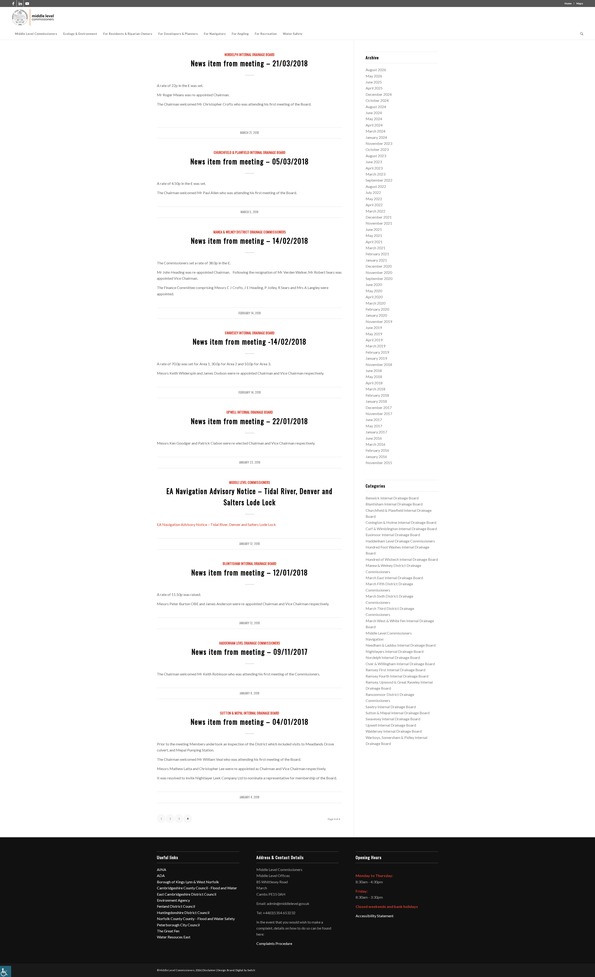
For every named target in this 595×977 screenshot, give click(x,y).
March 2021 (375, 248)
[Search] (580, 34)
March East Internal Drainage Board (394, 577)
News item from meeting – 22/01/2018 (249, 421)
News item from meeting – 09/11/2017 (250, 651)
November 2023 (379, 143)
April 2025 (374, 88)
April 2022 (374, 205)
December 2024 (379, 94)
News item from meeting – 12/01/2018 (249, 572)
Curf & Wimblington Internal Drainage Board (401, 528)
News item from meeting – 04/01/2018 (250, 721)
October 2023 (377, 149)
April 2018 (374, 383)
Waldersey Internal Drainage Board (394, 731)
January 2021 (376, 260)
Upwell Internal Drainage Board (249, 412)
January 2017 (376, 432)
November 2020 (379, 272)
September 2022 (379, 180)
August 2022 (376, 186)
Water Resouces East (173, 937)
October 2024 (377, 100)
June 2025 (374, 82)
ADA (161, 875)
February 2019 (377, 352)
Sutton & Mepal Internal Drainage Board (249, 713)
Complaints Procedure (274, 943)
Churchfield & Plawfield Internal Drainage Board (249, 152)
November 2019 (379, 321)
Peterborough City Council (178, 925)
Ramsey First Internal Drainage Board (395, 670)
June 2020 (374, 284)
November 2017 (379, 413)
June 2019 (374, 327)
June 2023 (374, 162)
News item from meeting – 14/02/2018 (249, 240)
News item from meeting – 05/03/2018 (249, 161)
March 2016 (375, 444)
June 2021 (374, 229)
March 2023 (375, 174)
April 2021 (374, 241)
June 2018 (374, 370)
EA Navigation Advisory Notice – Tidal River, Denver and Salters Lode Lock (216, 524)
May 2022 (374, 198)
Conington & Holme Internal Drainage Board (401, 522)
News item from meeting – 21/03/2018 (249, 63)
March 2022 (375, 211)
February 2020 (377, 309)
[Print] (33, 17)
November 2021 (379, 223)
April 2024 (374, 125)
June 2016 (374, 438)
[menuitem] (36, 34)
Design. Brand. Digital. (230, 970)
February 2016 (377, 450)
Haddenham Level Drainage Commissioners (249, 643)
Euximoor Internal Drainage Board (393, 534)
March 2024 (375, 131)
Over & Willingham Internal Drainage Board (400, 663)
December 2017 (379, 407)
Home (568, 3)
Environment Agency (173, 900)
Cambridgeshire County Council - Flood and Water (197, 888)
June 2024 (374, 112)
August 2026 (376, 69)
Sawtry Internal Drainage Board (391, 707)
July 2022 (373, 192)
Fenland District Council (176, 906)
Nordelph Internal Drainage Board (249, 54)
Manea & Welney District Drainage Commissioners (249, 231)
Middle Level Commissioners (249, 482)
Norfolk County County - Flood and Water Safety (196, 918)
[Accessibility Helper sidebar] (5, 971)
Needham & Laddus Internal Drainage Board (401, 645)
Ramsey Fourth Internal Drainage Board (397, 676)
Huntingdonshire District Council (183, 912)
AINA (161, 869)
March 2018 (375, 389)
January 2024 (376, 137)
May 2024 (374, 118)
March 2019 (375, 346)
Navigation (374, 639)
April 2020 (374, 297)
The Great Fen (168, 931)
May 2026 (374, 76)
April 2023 (374, 168)
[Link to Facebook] (13, 3)
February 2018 (377, 395)
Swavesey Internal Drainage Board (249, 332)
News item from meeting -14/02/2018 (250, 341)
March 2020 (375, 303)
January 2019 (376, 358)
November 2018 (379, 364)
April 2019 (374, 340)
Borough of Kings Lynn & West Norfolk (188, 882)
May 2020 (374, 291)
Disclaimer (209, 970)
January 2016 (376, 456)
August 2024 (376, 106)
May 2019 (374, 334)
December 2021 (379, 217)
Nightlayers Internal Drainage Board (394, 651)
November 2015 (379, 462)
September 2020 (379, 278)
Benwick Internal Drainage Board (392, 498)
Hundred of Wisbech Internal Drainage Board (402, 559)
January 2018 (376, 401)
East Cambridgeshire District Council (186, 894)
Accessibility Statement (374, 916)
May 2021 (374, 235)
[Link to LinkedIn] (20, 3)
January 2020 (376, 315)
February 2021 (377, 254)
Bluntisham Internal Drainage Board (249, 563)
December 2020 (379, 266)
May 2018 (374, 376)
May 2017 (374, 426)
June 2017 (374, 419)
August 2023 (376, 155)
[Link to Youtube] (27, 3)
